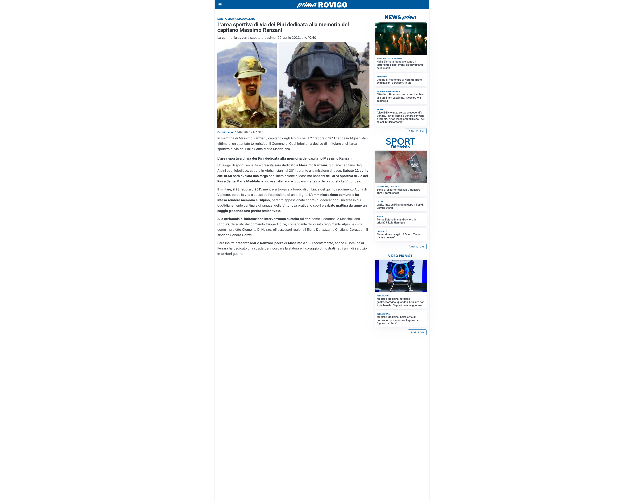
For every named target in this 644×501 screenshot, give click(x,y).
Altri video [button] (417, 332)
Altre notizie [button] (416, 131)
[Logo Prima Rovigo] (322, 4)
